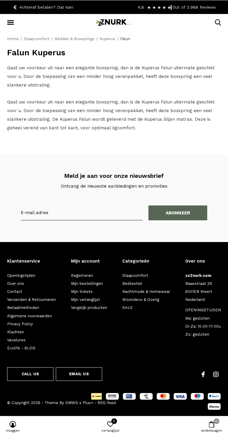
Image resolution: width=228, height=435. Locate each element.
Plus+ (88, 403)
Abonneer (178, 213)
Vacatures (16, 340)
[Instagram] (215, 374)
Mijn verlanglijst (85, 299)
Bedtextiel (132, 283)
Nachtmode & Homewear (146, 291)
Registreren (82, 275)
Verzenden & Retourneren (31, 299)
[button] (11, 22)
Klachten (15, 332)
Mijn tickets (82, 291)
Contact (14, 291)
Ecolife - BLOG (21, 348)
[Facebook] (203, 374)
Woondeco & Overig (140, 299)
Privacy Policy (20, 324)
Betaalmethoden (23, 307)
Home (13, 39)
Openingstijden (21, 275)
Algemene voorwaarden (29, 316)
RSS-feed (106, 403)
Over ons (15, 283)
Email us (78, 374)
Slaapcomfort (37, 39)
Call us (30, 374)
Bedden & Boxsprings (74, 39)
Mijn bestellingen (87, 283)
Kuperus (107, 39)
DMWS (71, 403)
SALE (127, 307)
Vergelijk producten (89, 307)
